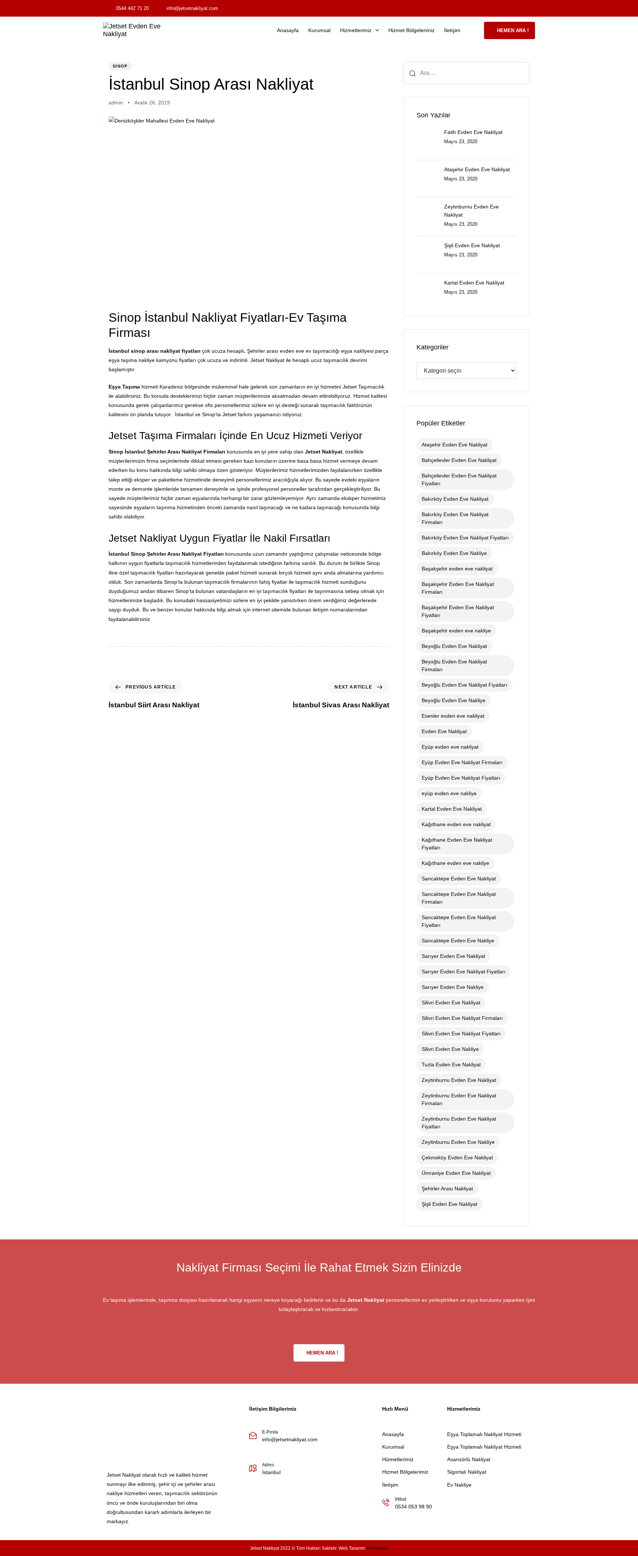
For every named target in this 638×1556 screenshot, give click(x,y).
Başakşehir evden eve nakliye (456, 631)
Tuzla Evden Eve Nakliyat (451, 1064)
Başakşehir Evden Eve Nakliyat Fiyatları (458, 611)
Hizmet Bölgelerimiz (411, 30)
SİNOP (120, 66)
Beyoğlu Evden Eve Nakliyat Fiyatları (464, 685)
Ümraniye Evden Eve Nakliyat (456, 1173)
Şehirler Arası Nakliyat (174, 452)
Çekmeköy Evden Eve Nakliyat (457, 1157)
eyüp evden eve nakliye (449, 793)
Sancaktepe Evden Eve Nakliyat (459, 878)
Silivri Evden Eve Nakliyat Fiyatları (461, 1033)
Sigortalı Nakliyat (466, 1472)
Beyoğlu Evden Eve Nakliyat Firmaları (454, 665)
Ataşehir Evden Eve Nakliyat (454, 445)
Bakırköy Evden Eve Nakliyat (455, 499)
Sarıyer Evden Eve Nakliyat (453, 956)
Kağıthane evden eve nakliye (455, 863)
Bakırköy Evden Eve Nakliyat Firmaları (455, 518)
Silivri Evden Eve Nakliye (450, 1049)
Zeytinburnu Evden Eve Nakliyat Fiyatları (459, 1122)
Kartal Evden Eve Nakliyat (452, 809)
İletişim (452, 30)
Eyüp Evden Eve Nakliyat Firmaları (462, 762)
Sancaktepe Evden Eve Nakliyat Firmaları (459, 898)
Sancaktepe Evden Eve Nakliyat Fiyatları (459, 921)
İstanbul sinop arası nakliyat (144, 351)
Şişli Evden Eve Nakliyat (449, 1204)
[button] (475, 30)
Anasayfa (288, 30)
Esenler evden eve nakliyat (453, 716)
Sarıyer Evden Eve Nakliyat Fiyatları (463, 971)
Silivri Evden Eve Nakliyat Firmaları (462, 1018)
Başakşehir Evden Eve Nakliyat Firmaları (458, 588)
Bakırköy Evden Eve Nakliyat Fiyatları (465, 538)
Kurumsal (319, 30)
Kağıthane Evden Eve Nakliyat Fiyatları (457, 844)
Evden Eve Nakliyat (444, 731)
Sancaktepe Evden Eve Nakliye (458, 940)
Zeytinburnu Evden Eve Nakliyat (459, 1080)
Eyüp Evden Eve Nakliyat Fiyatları (461, 778)
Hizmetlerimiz (355, 30)
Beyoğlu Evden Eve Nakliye (454, 700)
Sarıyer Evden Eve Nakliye (453, 987)
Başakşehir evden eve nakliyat (457, 569)
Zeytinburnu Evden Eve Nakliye (458, 1142)
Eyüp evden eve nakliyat (450, 747)
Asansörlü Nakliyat (468, 1459)
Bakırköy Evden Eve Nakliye (454, 553)
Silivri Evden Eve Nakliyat (451, 1002)
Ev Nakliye (459, 1485)
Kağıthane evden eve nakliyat (456, 824)
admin (116, 103)
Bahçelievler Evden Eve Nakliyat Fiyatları (459, 479)
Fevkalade (377, 1548)
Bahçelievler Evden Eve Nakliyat (459, 460)
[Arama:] (466, 73)
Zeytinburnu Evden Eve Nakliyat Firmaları (459, 1099)
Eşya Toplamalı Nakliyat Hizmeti (484, 1434)
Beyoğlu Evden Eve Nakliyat (454, 646)
